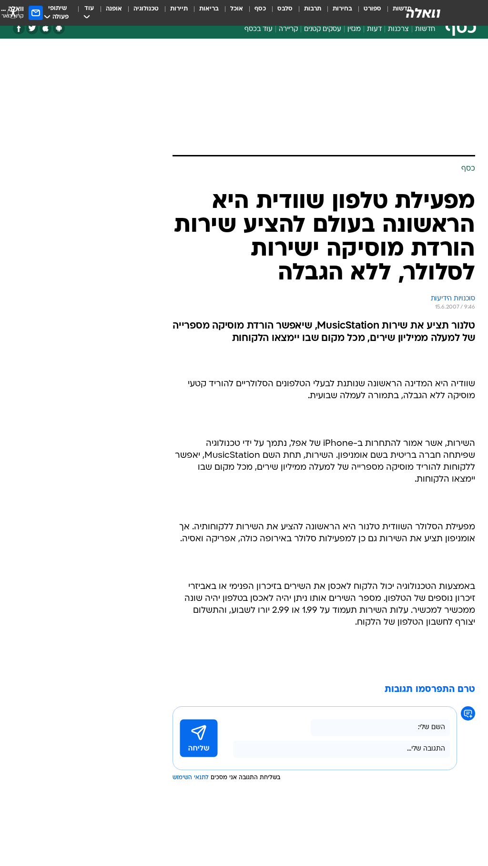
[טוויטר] (32, 28)
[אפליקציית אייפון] (45, 28)
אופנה (114, 9)
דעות (374, 29)
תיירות (179, 9)
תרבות (312, 9)
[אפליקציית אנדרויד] (59, 28)
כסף (260, 9)
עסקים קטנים (322, 29)
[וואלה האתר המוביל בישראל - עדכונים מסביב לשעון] (423, 13)
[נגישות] (13, 13)
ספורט (372, 9)
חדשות (425, 29)
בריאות (209, 9)
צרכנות (398, 29)
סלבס (285, 9)
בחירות (342, 9)
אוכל (236, 9)
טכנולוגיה (146, 9)
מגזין (354, 29)
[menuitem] (366, 12)
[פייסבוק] (19, 28)
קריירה (288, 29)
